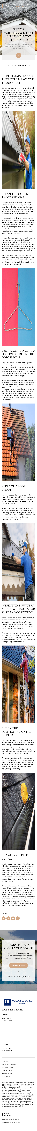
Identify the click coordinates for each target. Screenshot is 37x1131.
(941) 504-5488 (24, 976)
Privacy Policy (17, 1122)
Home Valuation (7, 1071)
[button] (18, 965)
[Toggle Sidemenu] (33, 6)
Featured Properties (9, 1065)
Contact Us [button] (6, 1077)
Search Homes (7, 1074)
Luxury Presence (14, 1119)
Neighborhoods (7, 1068)
